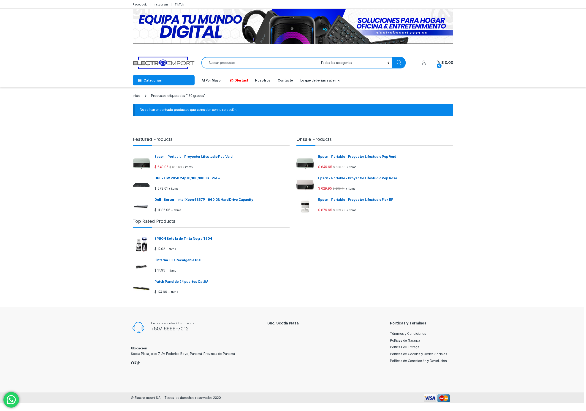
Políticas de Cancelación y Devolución (418, 361)
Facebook (140, 4)
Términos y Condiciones (408, 333)
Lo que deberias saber (318, 80)
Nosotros (262, 80)
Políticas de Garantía (405, 340)
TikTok (179, 4)
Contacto (285, 80)
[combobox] (259, 62)
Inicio (136, 96)
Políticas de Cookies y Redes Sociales (418, 354)
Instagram (161, 4)
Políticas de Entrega (404, 347)
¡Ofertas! (240, 80)
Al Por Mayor (211, 80)
